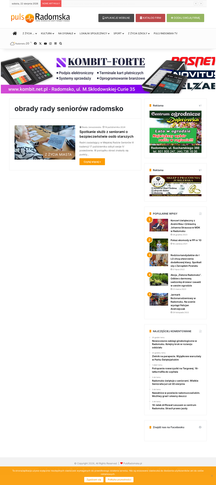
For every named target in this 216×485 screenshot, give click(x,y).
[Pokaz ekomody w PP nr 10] (159, 245)
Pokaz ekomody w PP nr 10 (186, 240)
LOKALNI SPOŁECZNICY (93, 33)
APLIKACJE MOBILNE (117, 17)
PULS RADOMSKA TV (165, 33)
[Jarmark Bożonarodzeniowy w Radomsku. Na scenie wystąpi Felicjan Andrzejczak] (159, 299)
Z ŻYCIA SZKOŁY (137, 33)
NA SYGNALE (65, 33)
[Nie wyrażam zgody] (211, 475)
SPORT (118, 33)
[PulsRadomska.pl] (40, 17)
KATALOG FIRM (151, 17)
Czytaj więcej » (92, 161)
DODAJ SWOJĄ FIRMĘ (186, 17)
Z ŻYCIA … (28, 33)
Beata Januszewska (91, 127)
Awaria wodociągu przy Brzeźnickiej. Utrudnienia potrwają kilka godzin (100, 3)
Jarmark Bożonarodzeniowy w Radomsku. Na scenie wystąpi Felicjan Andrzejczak (183, 301)
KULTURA (46, 33)
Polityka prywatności (119, 479)
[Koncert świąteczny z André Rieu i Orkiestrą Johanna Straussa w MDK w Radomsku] (159, 225)
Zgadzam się (94, 479)
